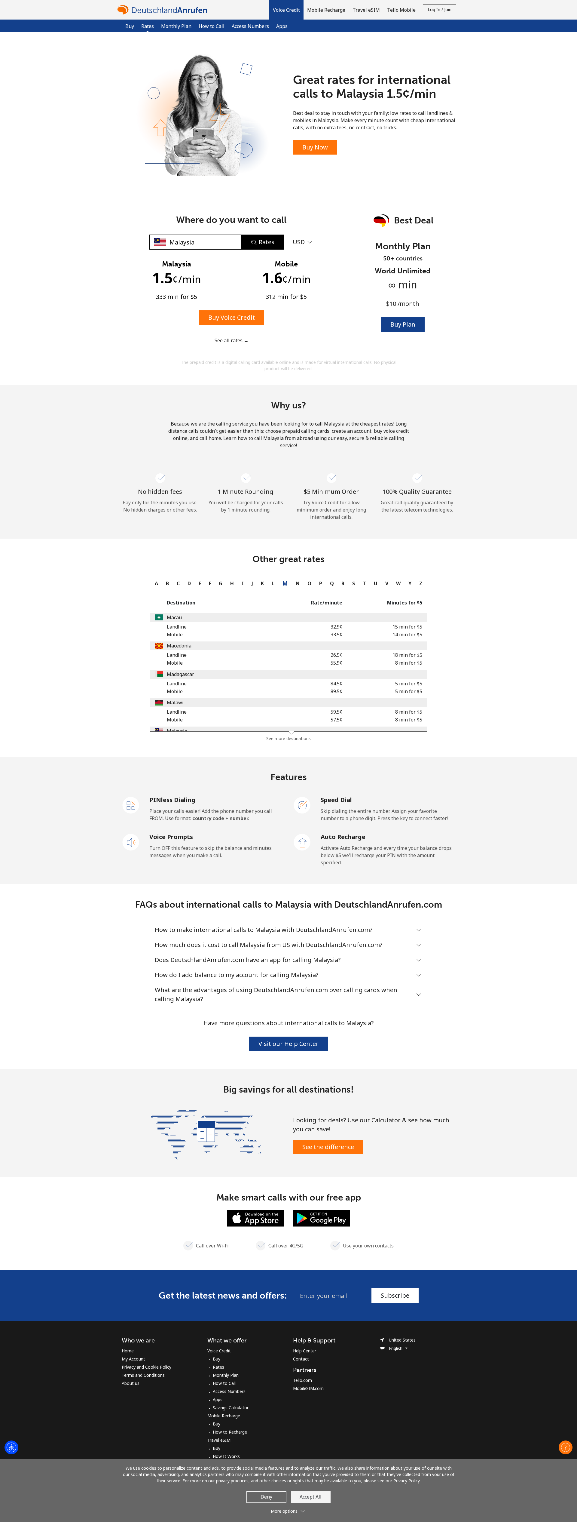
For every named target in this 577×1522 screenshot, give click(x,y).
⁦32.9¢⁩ (336, 626)
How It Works (226, 1456)
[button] (286, 10)
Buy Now (315, 147)
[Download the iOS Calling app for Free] (255, 1217)
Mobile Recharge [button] (326, 10)
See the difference (328, 1147)
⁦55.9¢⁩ (336, 663)
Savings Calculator (231, 1407)
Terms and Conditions (143, 1375)
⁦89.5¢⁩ (336, 691)
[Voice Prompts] (131, 841)
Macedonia (179, 645)
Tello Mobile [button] (401, 10)
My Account (133, 1359)
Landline (177, 626)
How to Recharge (230, 1432)
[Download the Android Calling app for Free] (321, 1217)
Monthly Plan (176, 26)
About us (130, 1383)
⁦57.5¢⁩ (336, 719)
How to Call (211, 26)
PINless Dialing (172, 800)
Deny (266, 1496)
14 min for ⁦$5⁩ (407, 634)
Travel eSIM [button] (366, 10)
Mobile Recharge (223, 1416)
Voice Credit (219, 1351)
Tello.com (302, 1380)
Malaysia (177, 731)
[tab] (155, 583)
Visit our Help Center (288, 1044)
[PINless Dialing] (131, 804)
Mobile (175, 634)
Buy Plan (402, 324)
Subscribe (395, 1295)
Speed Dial (336, 800)
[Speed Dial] (302, 804)
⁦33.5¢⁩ (336, 634)
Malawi (175, 702)
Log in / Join (439, 9)
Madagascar (180, 674)
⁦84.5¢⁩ (336, 683)
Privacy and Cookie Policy (146, 1367)
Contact (301, 1359)
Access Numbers (250, 26)
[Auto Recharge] (302, 841)
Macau (174, 617)
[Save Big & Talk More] (205, 1134)
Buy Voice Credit (231, 317)
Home (128, 1351)
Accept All (311, 1496)
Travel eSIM (218, 1440)
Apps (282, 26)
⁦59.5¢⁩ (336, 712)
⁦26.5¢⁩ (336, 655)
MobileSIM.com (308, 1388)
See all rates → (232, 340)
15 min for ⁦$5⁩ (407, 626)
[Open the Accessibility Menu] (11, 1447)
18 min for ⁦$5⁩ (407, 655)
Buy (129, 26)
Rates (218, 1367)
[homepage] (163, 10)
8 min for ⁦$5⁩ (408, 663)
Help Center (304, 1351)
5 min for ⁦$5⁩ (408, 683)
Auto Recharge (343, 837)
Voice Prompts (171, 837)
